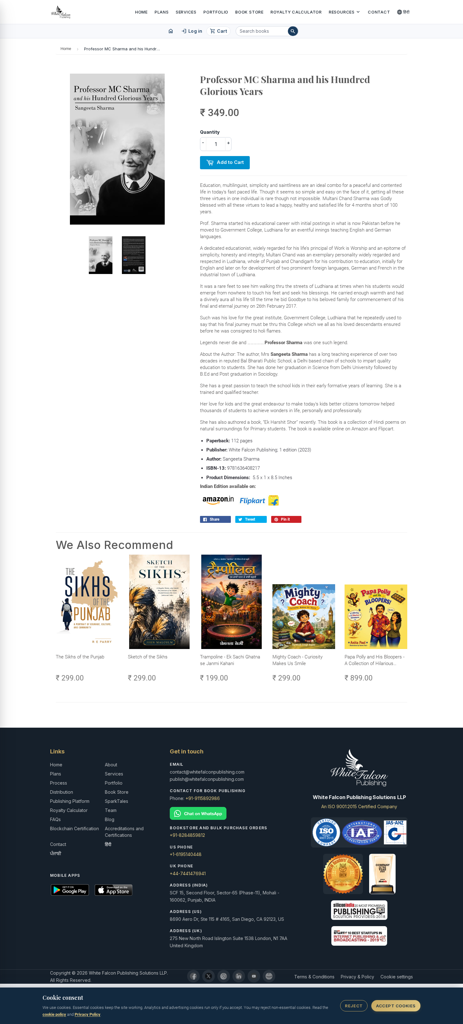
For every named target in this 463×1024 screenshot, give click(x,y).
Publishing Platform (69, 801)
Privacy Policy (87, 1014)
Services (186, 11)
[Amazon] (269, 976)
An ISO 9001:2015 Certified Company (359, 806)
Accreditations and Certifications (124, 832)
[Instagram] (223, 976)
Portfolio (215, 11)
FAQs (55, 819)
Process (58, 783)
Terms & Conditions (314, 976)
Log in (191, 31)
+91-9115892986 (203, 798)
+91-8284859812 (187, 835)
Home (141, 11)
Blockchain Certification (74, 828)
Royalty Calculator (296, 11)
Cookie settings (396, 976)
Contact (379, 11)
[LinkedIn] (238, 976)
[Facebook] (193, 976)
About (111, 764)
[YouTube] (254, 976)
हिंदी (403, 11)
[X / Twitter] (208, 976)
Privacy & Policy (357, 976)
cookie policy (54, 1014)
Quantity (210, 132)
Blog (109, 819)
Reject (354, 1005)
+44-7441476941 (188, 873)
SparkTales (116, 801)
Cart (218, 31)
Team (111, 810)
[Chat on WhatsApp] (231, 813)
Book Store (249, 11)
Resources (345, 11)
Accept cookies (395, 1005)
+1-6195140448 (186, 854)
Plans (162, 11)
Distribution (61, 792)
